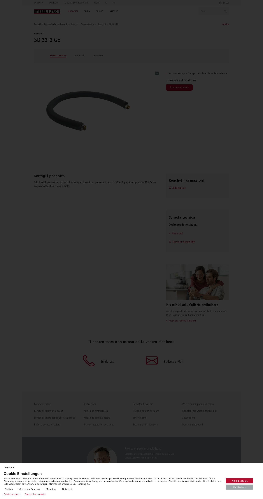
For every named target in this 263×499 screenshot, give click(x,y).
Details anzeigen (12, 494)
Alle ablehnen (239, 487)
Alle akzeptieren (240, 481)
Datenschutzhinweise (35, 494)
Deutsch (8, 467)
